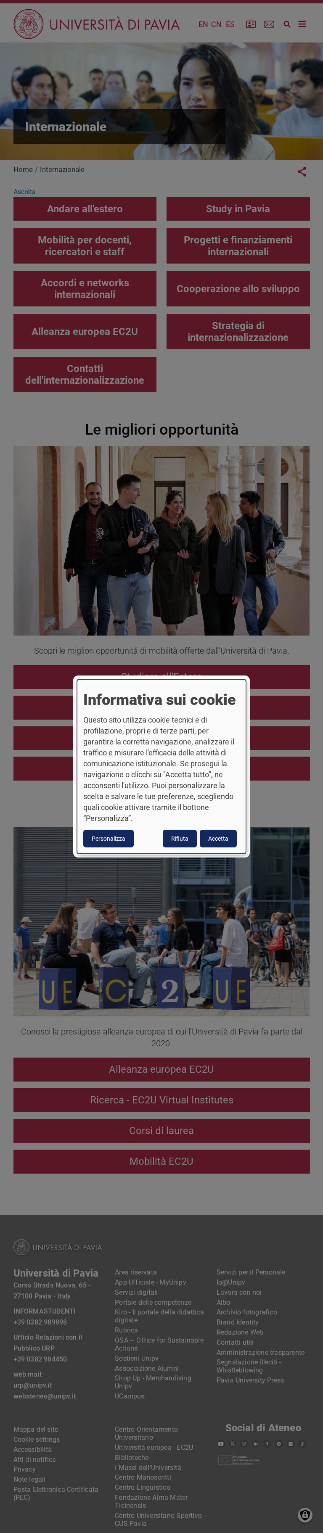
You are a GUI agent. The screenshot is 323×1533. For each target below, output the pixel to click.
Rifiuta (179, 838)
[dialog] (161, 767)
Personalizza (108, 838)
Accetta (218, 838)
